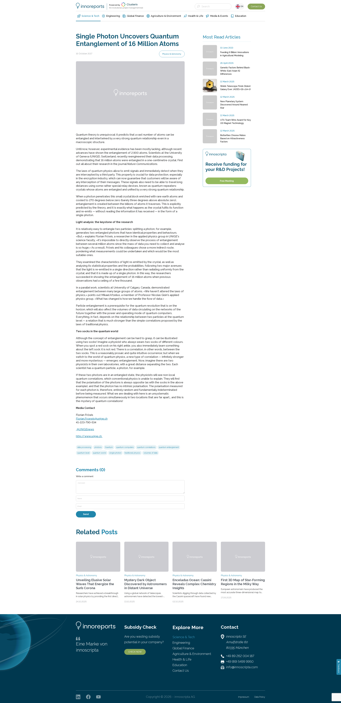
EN (241, 6)
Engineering (181, 643)
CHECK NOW (135, 652)
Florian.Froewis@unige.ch (91, 418)
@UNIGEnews (85, 429)
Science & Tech (183, 637)
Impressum (243, 697)
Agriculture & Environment (191, 654)
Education (179, 665)
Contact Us (256, 6)
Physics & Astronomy (171, 54)
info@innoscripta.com (242, 667)
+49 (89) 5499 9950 (239, 661)
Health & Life (181, 659)
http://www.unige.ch (89, 436)
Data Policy (259, 697)
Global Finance (183, 648)
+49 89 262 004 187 (240, 656)
